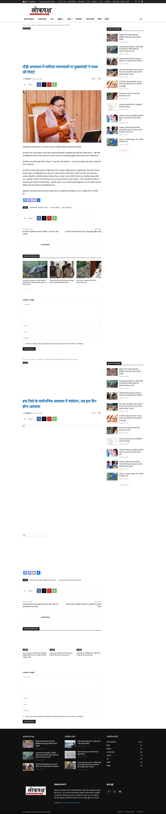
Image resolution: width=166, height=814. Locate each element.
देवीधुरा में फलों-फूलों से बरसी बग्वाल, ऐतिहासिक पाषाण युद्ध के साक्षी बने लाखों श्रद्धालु (129, 37)
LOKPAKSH (28, 79)
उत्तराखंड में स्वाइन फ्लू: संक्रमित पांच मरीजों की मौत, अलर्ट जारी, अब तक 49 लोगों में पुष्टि (131, 118)
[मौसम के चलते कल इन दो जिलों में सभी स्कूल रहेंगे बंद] (70, 754)
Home (25, 25)
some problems (66, 207)
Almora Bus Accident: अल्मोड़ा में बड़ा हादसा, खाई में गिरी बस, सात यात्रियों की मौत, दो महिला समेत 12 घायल (89, 765)
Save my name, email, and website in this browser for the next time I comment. (55, 344)
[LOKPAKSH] (31, 245)
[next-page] (27, 290)
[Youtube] (142, 1)
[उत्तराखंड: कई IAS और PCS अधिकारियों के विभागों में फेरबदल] (112, 107)
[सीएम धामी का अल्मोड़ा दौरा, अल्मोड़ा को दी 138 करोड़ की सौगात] (70, 744)
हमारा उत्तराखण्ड (32, 25)
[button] (140, 19)
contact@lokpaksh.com (71, 802)
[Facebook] (135, 1)
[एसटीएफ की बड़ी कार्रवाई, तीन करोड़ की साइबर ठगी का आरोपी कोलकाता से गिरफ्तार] (62, 269)
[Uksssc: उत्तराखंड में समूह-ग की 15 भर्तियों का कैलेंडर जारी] (112, 142)
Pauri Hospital (55, 207)
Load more (124, 150)
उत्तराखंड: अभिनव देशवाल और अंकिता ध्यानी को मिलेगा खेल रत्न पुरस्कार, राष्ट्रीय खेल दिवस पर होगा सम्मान (130, 130)
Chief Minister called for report (38, 207)
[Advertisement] (62, 45)
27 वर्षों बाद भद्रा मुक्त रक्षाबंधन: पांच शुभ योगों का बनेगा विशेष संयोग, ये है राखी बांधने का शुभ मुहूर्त (130, 84)
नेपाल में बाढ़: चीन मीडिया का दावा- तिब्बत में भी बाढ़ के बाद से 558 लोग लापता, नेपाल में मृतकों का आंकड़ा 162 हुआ (131, 72)
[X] (139, 1)
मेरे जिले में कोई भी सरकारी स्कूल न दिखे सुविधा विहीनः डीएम (83, 232)
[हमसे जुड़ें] (125, 788)
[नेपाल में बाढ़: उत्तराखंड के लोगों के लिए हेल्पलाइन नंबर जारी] (89, 269)
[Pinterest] (49, 84)
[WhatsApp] (54, 84)
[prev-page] (24, 290)
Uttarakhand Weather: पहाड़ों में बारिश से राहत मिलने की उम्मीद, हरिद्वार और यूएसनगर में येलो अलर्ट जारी (35, 282)
